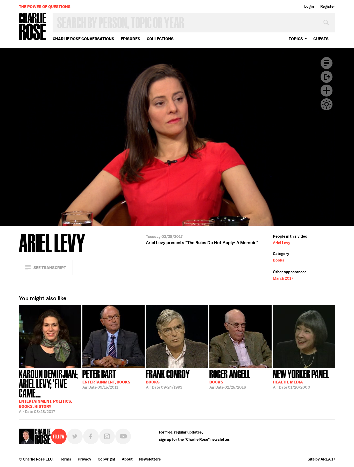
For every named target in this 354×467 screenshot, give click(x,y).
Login (309, 6)
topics (296, 38)
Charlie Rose (32, 27)
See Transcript (49, 267)
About (127, 459)
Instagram (107, 436)
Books (278, 260)
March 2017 (283, 278)
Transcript (326, 63)
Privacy (84, 459)
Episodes (130, 38)
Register (327, 6)
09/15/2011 (106, 379)
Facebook (91, 436)
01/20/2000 (301, 379)
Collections (160, 38)
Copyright (106, 459)
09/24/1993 (168, 379)
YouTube (123, 436)
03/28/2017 (48, 391)
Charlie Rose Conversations (83, 38)
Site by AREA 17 (321, 459)
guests (321, 38)
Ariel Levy (281, 242)
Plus (326, 91)
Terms (65, 459)
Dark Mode (326, 104)
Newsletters (150, 459)
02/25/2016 (229, 379)
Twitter (75, 436)
